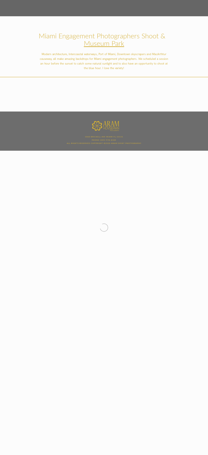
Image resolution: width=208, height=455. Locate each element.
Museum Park (104, 43)
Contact (130, 7)
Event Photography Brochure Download (170, 11)
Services (89, 7)
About (75, 7)
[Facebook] (174, 8)
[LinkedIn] (180, 8)
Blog (118, 7)
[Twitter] (177, 8)
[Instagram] (187, 8)
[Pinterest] (183, 8)
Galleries (104, 7)
